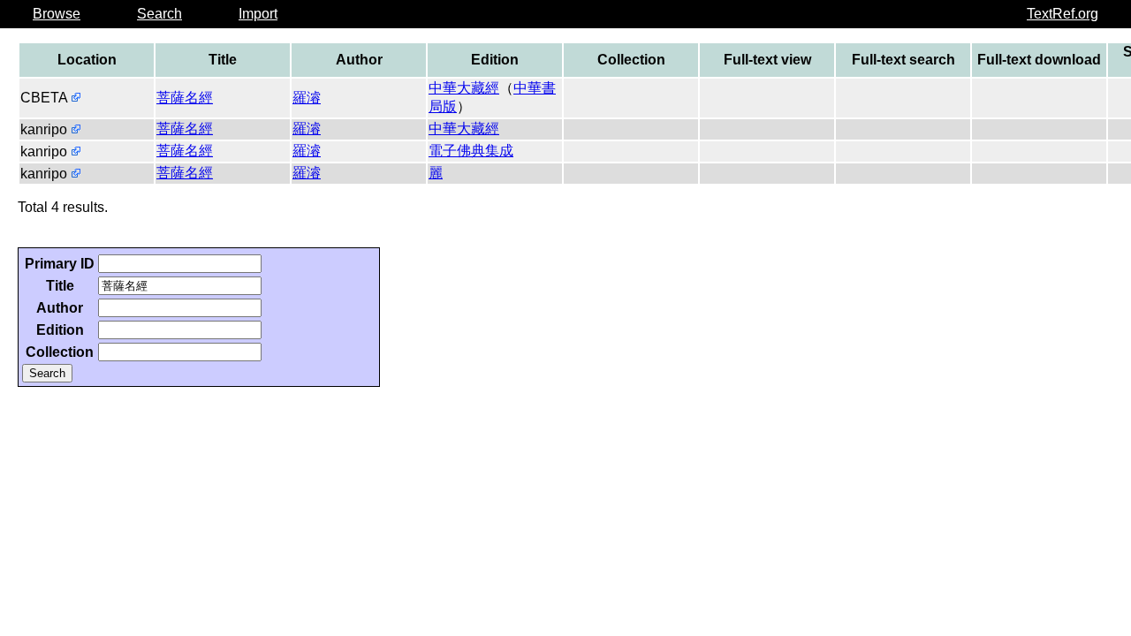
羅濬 (306, 97)
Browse (56, 13)
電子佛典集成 (471, 150)
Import (258, 13)
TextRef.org (1062, 13)
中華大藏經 (464, 87)
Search (159, 13)
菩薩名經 (184, 97)
